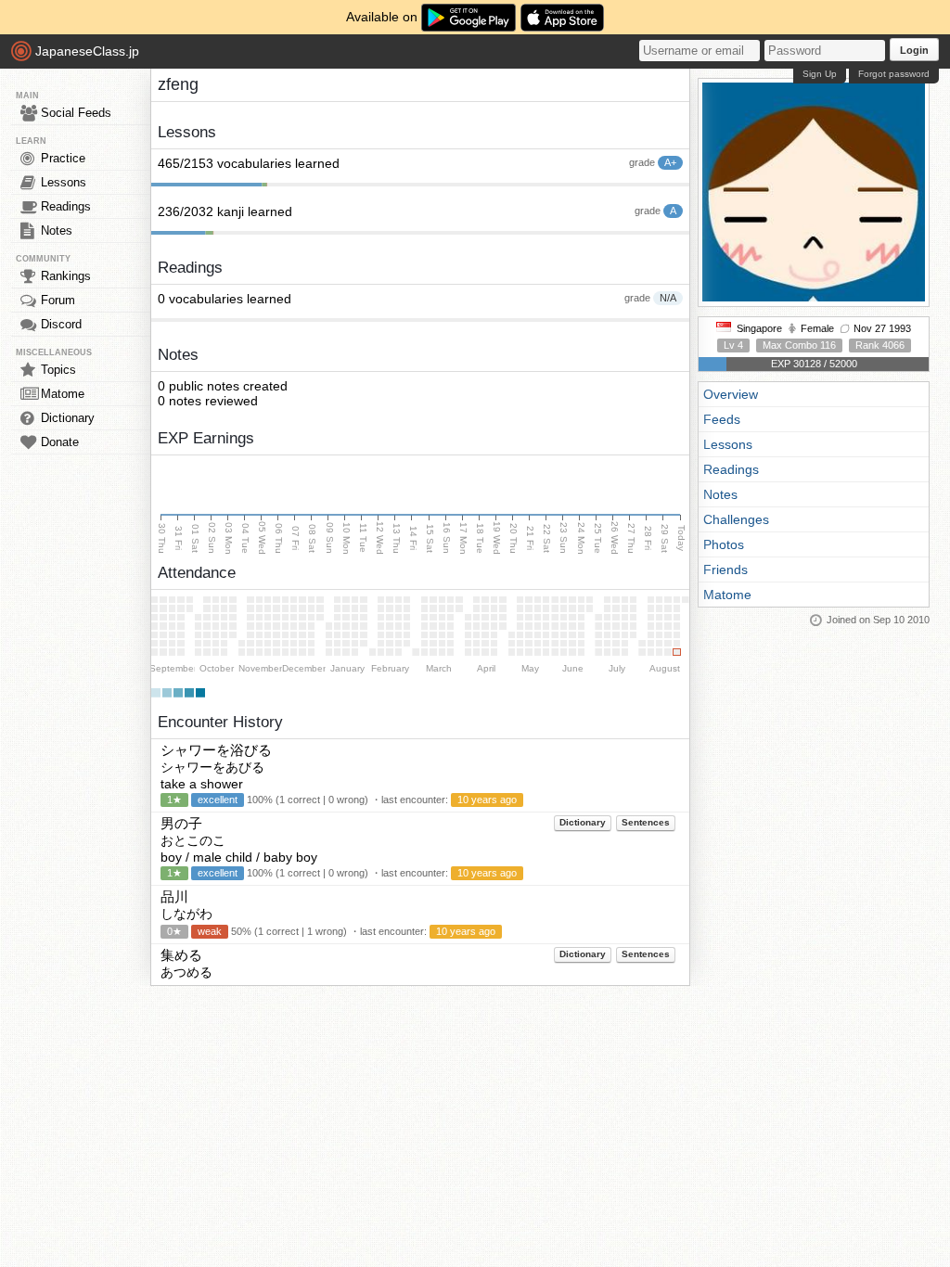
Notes (56, 230)
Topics (58, 370)
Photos (723, 544)
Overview (730, 394)
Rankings (66, 276)
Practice (63, 158)
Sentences (646, 822)
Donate (60, 442)
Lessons (63, 182)
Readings (66, 206)
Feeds (721, 419)
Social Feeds (76, 113)
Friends (725, 569)
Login (914, 50)
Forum (58, 300)
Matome (62, 394)
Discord (61, 324)
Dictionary (68, 418)
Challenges (736, 519)
